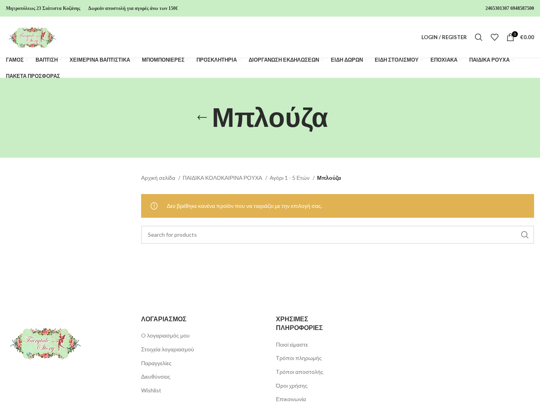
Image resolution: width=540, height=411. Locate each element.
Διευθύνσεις (155, 376)
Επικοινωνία (291, 399)
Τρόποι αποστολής (299, 371)
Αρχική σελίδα (158, 177)
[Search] (479, 37)
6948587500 (522, 8)
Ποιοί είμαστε (292, 344)
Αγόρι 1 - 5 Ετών (290, 177)
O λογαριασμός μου (165, 335)
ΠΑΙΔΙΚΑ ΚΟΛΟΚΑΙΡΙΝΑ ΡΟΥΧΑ (223, 177)
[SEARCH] (525, 235)
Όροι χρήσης (292, 385)
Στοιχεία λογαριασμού (167, 349)
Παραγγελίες (156, 363)
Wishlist (151, 390)
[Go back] (202, 118)
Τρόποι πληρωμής (299, 357)
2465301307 (497, 8)
